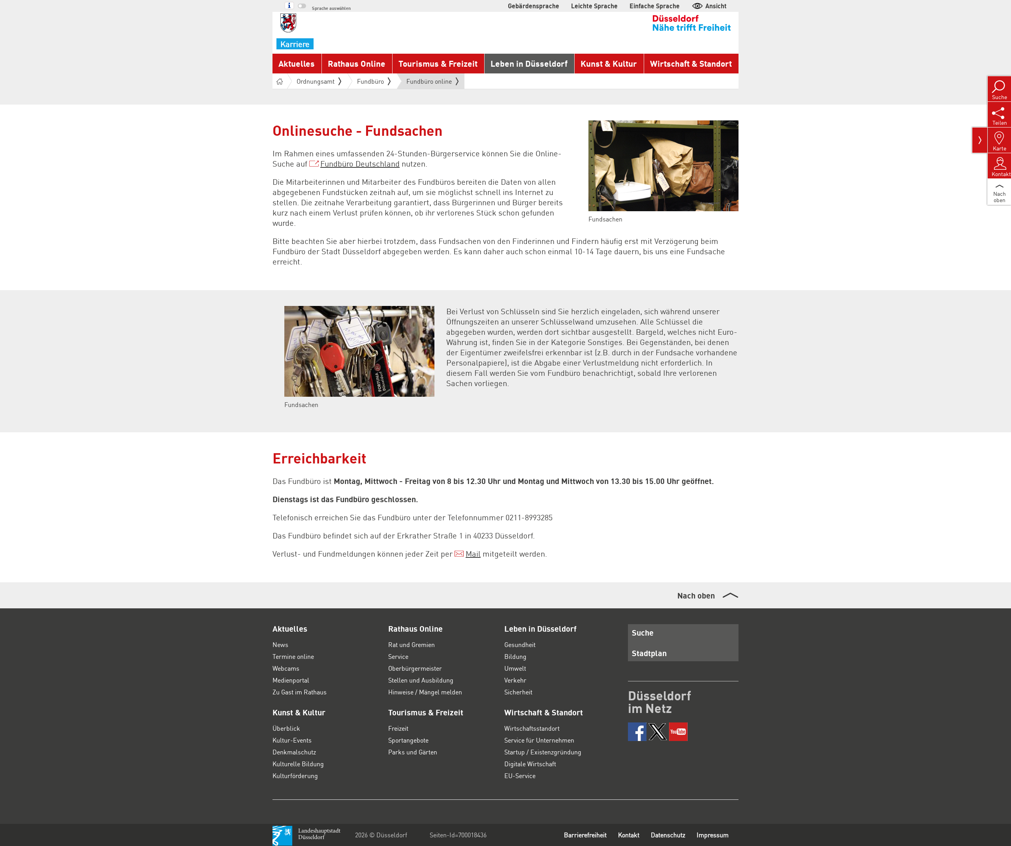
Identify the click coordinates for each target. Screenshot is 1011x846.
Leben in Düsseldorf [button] (529, 63)
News (280, 644)
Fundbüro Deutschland (360, 163)
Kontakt (628, 835)
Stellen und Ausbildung (420, 680)
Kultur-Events (292, 740)
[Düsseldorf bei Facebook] (637, 731)
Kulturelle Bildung (298, 764)
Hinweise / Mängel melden (425, 692)
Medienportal (290, 680)
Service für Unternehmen (539, 740)
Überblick (286, 728)
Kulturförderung (295, 775)
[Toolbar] (980, 140)
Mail (473, 553)
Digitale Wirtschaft (530, 764)
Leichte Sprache (594, 6)
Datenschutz (668, 835)
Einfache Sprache (655, 6)
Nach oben (696, 595)
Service (398, 656)
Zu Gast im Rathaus (299, 692)
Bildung (515, 656)
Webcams (285, 668)
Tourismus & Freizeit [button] (437, 63)
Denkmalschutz (294, 752)
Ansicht (716, 6)
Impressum (713, 835)
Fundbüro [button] (370, 81)
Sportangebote (408, 740)
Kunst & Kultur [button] (609, 63)
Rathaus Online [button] (356, 63)
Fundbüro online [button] (429, 83)
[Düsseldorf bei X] (657, 731)
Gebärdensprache (533, 6)
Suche (643, 632)
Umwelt (515, 668)
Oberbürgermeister (415, 668)
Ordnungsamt (315, 81)
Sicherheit (518, 692)
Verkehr (515, 680)
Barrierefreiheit (585, 835)
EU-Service (520, 775)
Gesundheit (520, 644)
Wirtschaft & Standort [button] (691, 63)
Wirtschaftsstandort (532, 728)
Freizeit (398, 728)
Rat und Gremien (411, 644)
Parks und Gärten (412, 752)
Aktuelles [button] (296, 63)
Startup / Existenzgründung (542, 752)
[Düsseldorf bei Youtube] (678, 731)
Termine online (293, 656)
